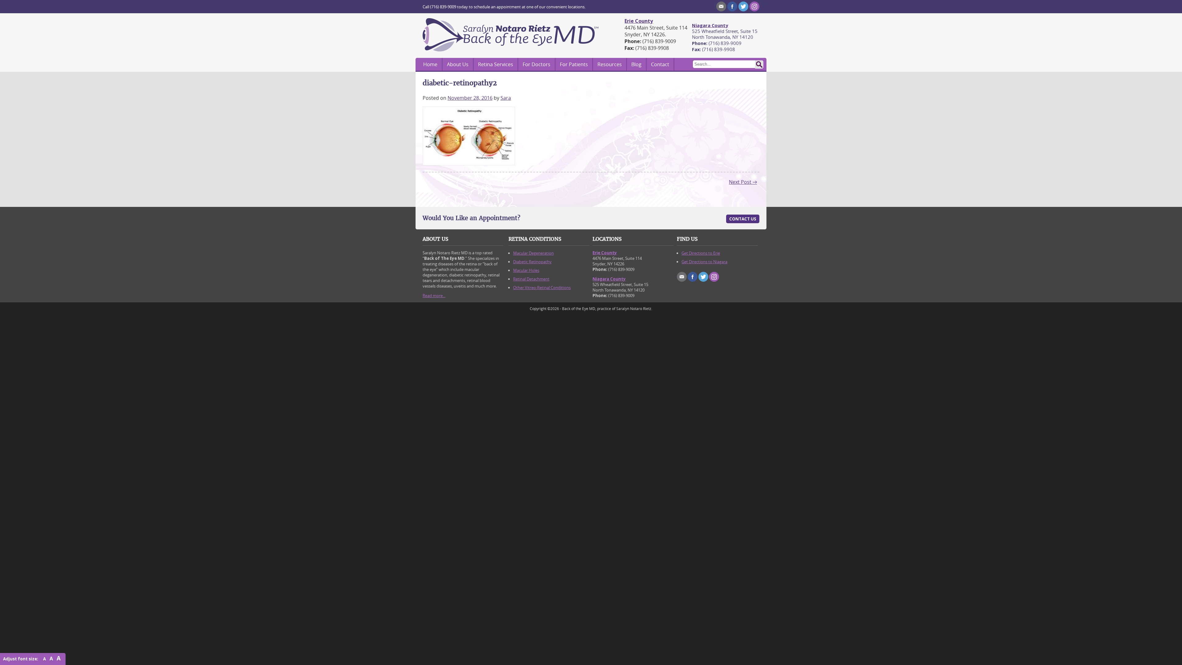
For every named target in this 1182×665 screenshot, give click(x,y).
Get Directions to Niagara (704, 261)
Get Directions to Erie (700, 253)
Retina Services (495, 64)
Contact (660, 64)
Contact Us (742, 219)
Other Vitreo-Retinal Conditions (542, 287)
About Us (457, 64)
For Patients (574, 64)
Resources (609, 64)
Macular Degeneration (533, 253)
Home (430, 64)
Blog (636, 64)
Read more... (434, 295)
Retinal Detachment (531, 279)
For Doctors (536, 64)
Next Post (743, 182)
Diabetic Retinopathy (532, 261)
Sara (506, 98)
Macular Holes (526, 270)
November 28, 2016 (470, 98)
